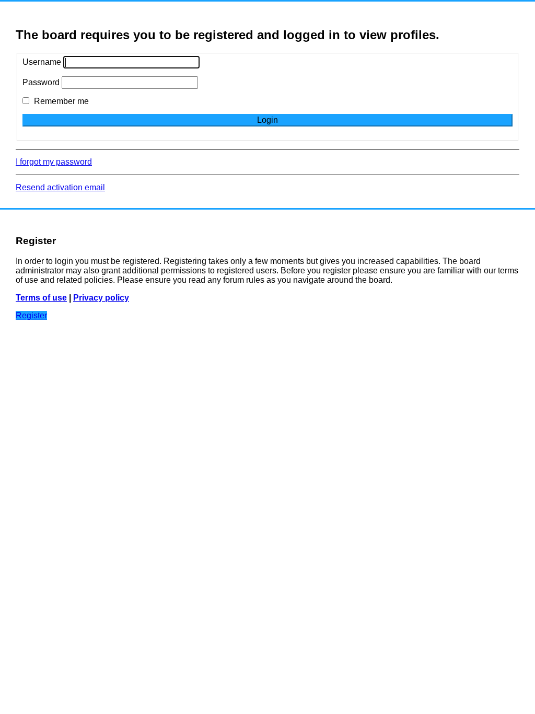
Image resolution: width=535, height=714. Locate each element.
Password (41, 82)
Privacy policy (101, 297)
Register (31, 315)
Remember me (60, 101)
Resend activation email (60, 187)
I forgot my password (54, 161)
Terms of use (41, 297)
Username (41, 61)
